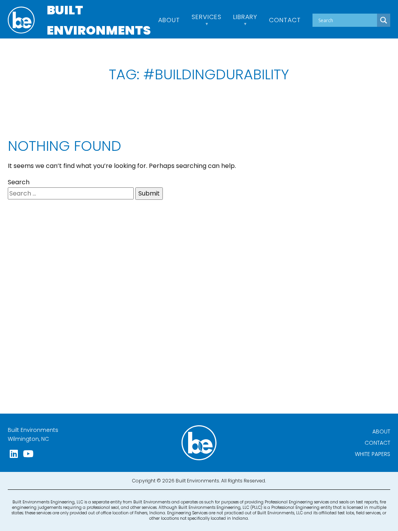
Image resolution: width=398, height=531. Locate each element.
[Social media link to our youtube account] (28, 453)
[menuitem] (351, 20)
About (381, 431)
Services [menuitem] (207, 17)
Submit (149, 193)
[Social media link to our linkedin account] (14, 453)
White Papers (372, 454)
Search (19, 182)
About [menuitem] (169, 20)
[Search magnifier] (383, 20)
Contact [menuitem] (285, 20)
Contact (377, 443)
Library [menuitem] (245, 17)
